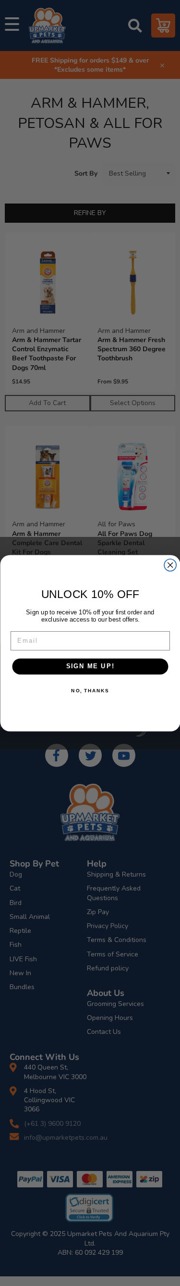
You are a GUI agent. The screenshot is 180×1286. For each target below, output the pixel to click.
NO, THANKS (90, 690)
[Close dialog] (170, 565)
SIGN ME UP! (90, 665)
